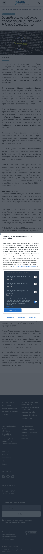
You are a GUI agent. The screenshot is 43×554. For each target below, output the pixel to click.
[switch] (35, 277)
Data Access (21, 317)
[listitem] (21, 273)
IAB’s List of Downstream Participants (24, 266)
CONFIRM (12, 310)
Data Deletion (10, 317)
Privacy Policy (32, 317)
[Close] (39, 237)
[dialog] (21, 277)
